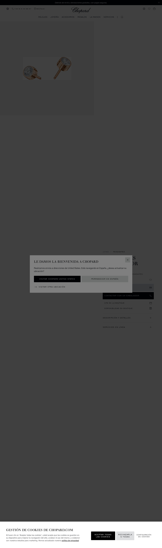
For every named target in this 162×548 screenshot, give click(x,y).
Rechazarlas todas (125, 536)
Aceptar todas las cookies (103, 536)
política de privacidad (70, 540)
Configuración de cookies (144, 536)
